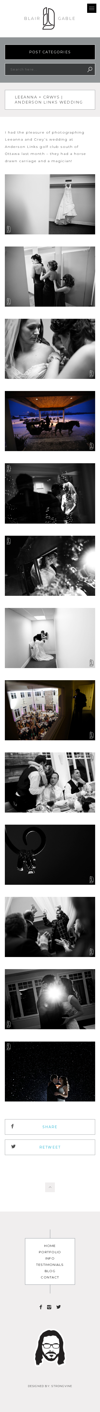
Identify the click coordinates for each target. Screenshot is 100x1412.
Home (50, 1246)
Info (50, 1258)
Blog (50, 1271)
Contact (50, 1277)
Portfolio (50, 1252)
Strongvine (61, 1386)
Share (50, 1127)
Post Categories (50, 52)
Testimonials (50, 1265)
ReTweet (50, 1147)
